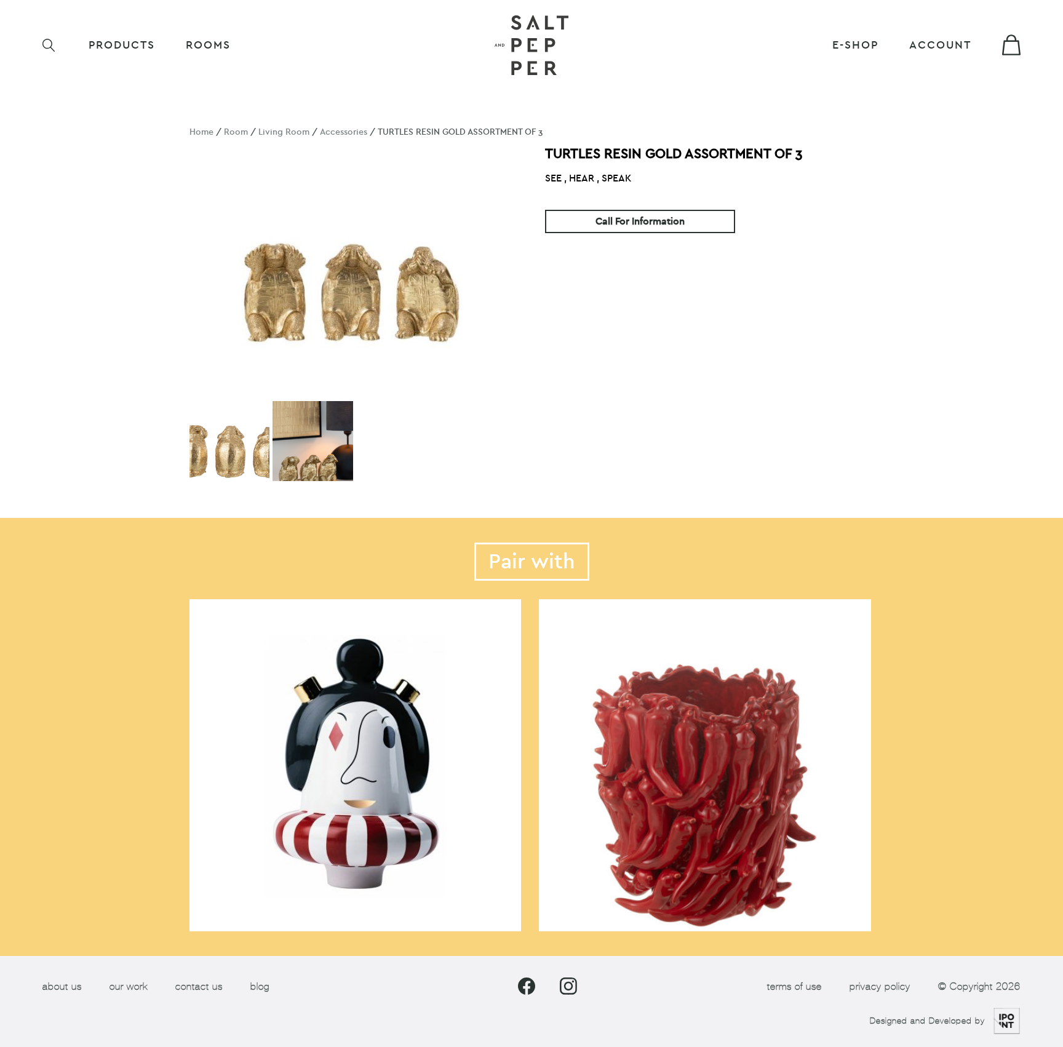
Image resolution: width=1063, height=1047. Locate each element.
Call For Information (640, 221)
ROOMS (208, 45)
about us (62, 986)
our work (128, 986)
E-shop (855, 45)
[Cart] (1011, 44)
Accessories (343, 132)
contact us (199, 986)
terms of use (794, 986)
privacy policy (880, 986)
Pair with (531, 561)
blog (259, 986)
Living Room (283, 132)
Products (122, 45)
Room (236, 132)
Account (940, 45)
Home (201, 132)
